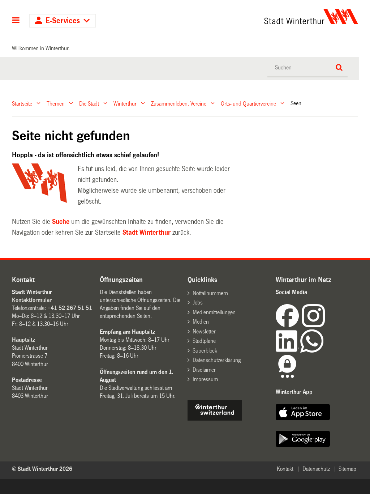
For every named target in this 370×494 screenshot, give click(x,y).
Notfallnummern (210, 293)
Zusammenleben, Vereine (178, 103)
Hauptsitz (23, 340)
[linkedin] (288, 351)
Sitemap (347, 469)
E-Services (62, 21)
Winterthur (125, 103)
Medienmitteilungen (214, 312)
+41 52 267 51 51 (69, 308)
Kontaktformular (32, 300)
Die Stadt (89, 103)
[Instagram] (313, 325)
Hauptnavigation (16, 21)
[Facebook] (289, 325)
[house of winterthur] (215, 419)
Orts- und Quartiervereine (248, 103)
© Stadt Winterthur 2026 (42, 469)
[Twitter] (325, 325)
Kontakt (285, 469)
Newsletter (204, 331)
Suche (60, 221)
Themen (56, 103)
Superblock (205, 351)
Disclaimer (204, 370)
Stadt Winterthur (146, 232)
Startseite (22, 103)
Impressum (205, 379)
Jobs (198, 302)
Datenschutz (316, 469)
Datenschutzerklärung (217, 360)
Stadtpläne (204, 341)
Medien (201, 322)
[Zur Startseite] (266, 16)
